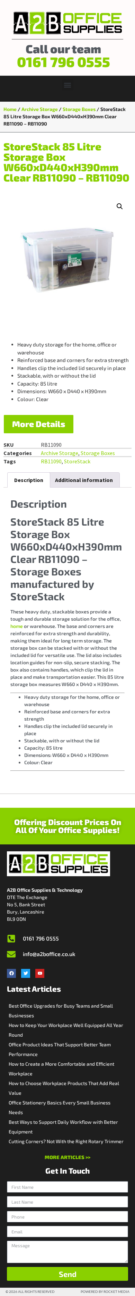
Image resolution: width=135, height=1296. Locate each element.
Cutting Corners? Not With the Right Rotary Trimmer (66, 1141)
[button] (67, 85)
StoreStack (77, 461)
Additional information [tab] (84, 479)
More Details (38, 424)
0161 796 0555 (63, 61)
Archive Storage (39, 109)
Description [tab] (28, 479)
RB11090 (51, 461)
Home (10, 109)
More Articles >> (67, 1157)
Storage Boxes (79, 109)
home (16, 626)
